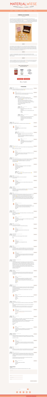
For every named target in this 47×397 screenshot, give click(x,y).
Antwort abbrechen (11, 367)
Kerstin (16, 276)
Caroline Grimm (14, 301)
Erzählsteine (25, 20)
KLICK (24, 49)
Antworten (35, 88)
